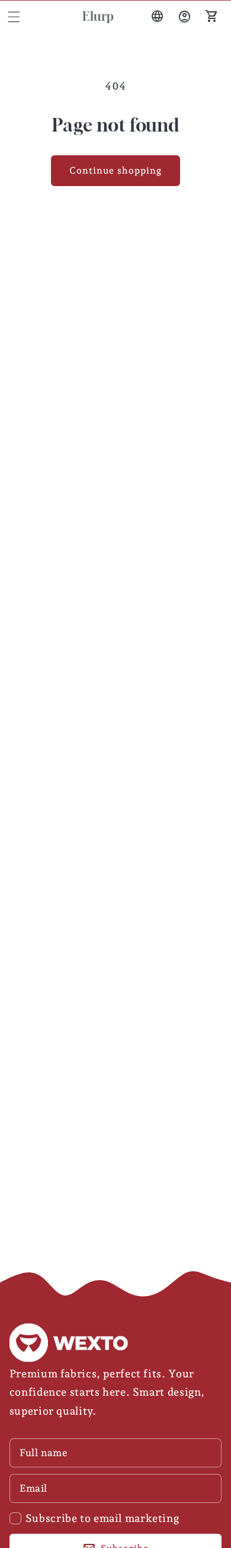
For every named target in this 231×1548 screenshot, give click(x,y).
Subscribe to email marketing (102, 1518)
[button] (13, 16)
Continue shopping (115, 170)
